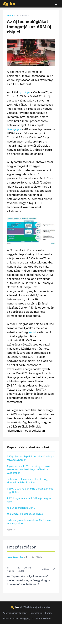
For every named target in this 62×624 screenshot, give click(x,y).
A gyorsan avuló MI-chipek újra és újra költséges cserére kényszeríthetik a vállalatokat (28, 469)
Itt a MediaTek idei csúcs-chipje (25, 513)
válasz (45, 569)
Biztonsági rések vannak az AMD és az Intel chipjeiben (29, 522)
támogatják (14, 129)
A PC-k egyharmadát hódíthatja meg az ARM (29, 500)
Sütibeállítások (43, 618)
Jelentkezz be (15, 557)
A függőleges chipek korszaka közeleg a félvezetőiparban (30, 458)
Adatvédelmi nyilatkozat (15, 613)
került (32, 332)
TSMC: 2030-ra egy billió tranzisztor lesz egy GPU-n (30, 490)
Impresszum (36, 613)
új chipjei (24, 92)
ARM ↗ (11, 529)
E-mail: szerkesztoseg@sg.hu (18, 618)
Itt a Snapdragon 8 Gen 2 (21, 507)
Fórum (48, 613)
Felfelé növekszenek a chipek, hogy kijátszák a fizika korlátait (28, 481)
